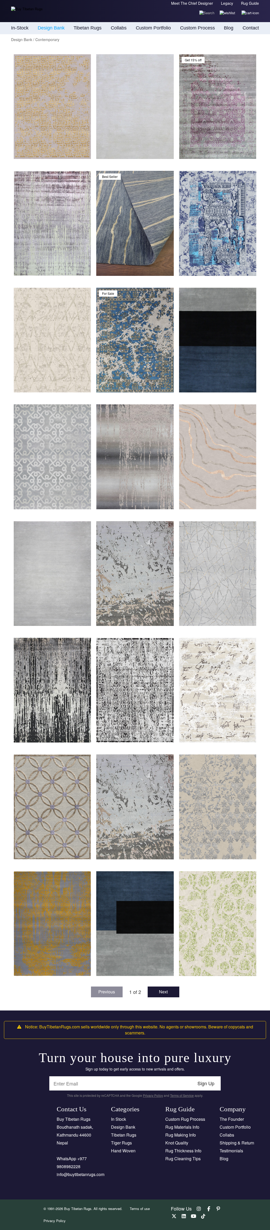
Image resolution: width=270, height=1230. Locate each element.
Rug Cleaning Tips (183, 1159)
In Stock (118, 1119)
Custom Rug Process (185, 1119)
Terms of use (140, 1208)
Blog (228, 28)
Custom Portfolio (235, 1127)
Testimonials (231, 1151)
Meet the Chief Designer (192, 3)
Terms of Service (182, 1095)
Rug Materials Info (182, 1127)
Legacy (227, 3)
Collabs (227, 1135)
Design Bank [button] (51, 28)
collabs (119, 28)
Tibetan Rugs (123, 1135)
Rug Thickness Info (183, 1151)
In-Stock (19, 28)
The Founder (232, 1119)
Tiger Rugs (121, 1143)
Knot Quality (176, 1143)
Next (163, 992)
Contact (251, 28)
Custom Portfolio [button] (153, 28)
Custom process (197, 28)
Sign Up (205, 1083)
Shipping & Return (237, 1143)
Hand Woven (123, 1151)
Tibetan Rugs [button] (88, 28)
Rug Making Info (180, 1135)
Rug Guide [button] (250, 3)
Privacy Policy (153, 1095)
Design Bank (123, 1127)
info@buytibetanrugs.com (80, 1174)
